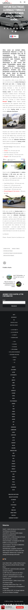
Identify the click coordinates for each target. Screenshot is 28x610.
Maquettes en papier (13, 497)
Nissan (13, 455)
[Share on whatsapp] (20, 28)
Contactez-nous (14, 322)
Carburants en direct (13, 517)
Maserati (13, 442)
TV (5, 559)
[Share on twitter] (7, 28)
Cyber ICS (14, 357)
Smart (13, 479)
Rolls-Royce (13, 471)
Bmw (13, 382)
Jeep (13, 421)
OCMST (14, 359)
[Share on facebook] (4, 28)
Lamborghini (13, 429)
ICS (14, 362)
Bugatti (13, 385)
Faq (14, 319)
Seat (13, 474)
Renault (5, 101)
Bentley (13, 380)
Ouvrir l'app (20, 607)
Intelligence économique (14, 352)
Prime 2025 (13, 510)
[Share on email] (15, 31)
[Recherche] (20, 2)
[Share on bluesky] (23, 28)
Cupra (13, 395)
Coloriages (13, 499)
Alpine (13, 372)
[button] (24, 2)
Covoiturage (13, 504)
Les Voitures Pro (14, 332)
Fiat (13, 406)
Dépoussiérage (14, 349)
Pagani (13, 461)
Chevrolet (13, 390)
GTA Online (14, 346)
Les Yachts (14, 335)
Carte (14, 314)
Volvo (13, 489)
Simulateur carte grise (13, 494)
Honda (13, 411)
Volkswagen (13, 487)
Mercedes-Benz (13, 450)
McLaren (13, 448)
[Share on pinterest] (13, 28)
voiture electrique (7, 250)
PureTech (13, 515)
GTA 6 (14, 341)
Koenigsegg (13, 427)
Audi (13, 377)
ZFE (13, 502)
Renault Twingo (15, 248)
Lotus (13, 440)
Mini (13, 453)
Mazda (13, 445)
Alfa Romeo (13, 369)
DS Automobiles (13, 401)
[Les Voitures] (7, 2)
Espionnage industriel (14, 354)
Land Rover (13, 434)
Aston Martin (13, 374)
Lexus (13, 437)
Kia (13, 424)
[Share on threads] (10, 28)
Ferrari (13, 403)
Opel (13, 458)
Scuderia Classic (14, 337)
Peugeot (6, 156)
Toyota (13, 484)
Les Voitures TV (14, 329)
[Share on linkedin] (17, 28)
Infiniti (13, 416)
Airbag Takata (13, 512)
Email (4, 300)
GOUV (13, 507)
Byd (13, 387)
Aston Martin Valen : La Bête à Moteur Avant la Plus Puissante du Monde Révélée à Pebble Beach (14, 565)
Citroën (6, 150)
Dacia (13, 398)
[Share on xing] (12, 31)
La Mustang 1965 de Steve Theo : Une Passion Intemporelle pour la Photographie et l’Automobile (13, 586)
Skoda (13, 476)
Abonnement (14, 317)
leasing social (6, 248)
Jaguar (13, 419)
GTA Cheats (14, 344)
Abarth (13, 367)
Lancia (13, 432)
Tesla (13, 481)
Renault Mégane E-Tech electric (12, 191)
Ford (13, 408)
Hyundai (13, 414)
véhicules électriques (8, 255)
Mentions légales (14, 325)
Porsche (13, 466)
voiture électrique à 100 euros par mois (12, 253)
